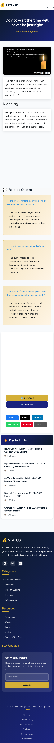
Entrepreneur (9, 600)
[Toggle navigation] (50, 5)
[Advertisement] (27, 158)
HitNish (27, 709)
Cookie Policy (27, 734)
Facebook (12, 417)
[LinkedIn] (20, 563)
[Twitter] (12, 563)
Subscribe (27, 684)
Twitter (25, 417)
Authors (7, 632)
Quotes (7, 622)
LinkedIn (37, 417)
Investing (8, 584)
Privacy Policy (27, 719)
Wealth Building (11, 590)
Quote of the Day (12, 637)
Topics (6, 627)
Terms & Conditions (27, 724)
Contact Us (27, 738)
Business (7, 595)
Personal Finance (11, 579)
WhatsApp (13, 424)
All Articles (8, 617)
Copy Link (40, 424)
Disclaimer (27, 729)
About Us (27, 715)
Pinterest (27, 424)
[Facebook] (5, 563)
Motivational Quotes (27, 31)
